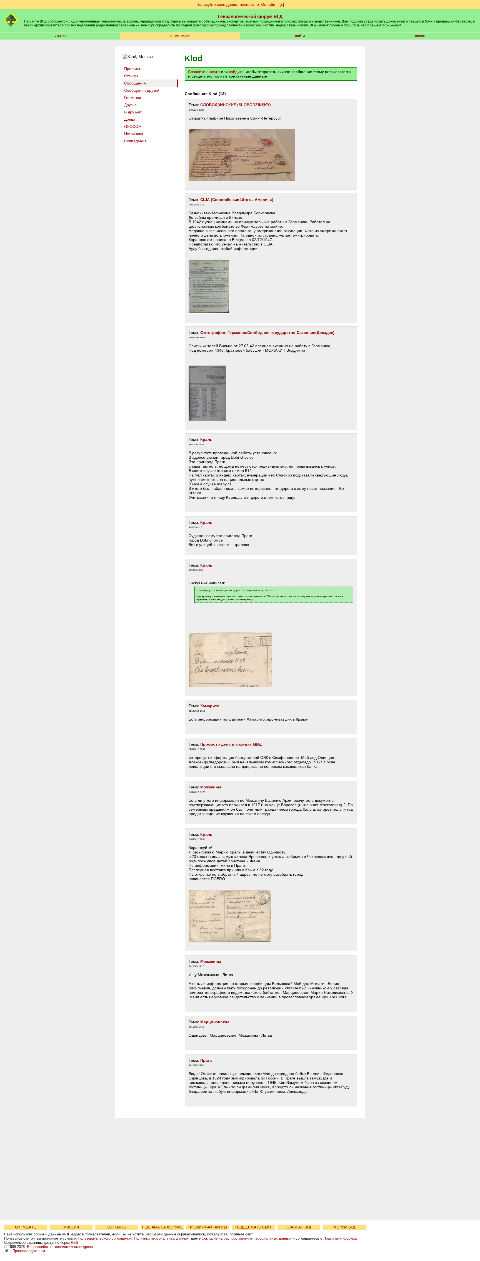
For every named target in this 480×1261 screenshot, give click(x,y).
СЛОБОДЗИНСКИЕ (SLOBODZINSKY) (235, 105)
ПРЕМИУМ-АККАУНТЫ (207, 1227)
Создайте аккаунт (204, 71)
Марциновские (214, 1022)
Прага (206, 1060)
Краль (206, 439)
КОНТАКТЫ (117, 1227)
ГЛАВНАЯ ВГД (299, 1227)
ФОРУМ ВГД (344, 1227)
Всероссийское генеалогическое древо (60, 1247)
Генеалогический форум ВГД (250, 16)
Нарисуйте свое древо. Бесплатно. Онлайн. (236, 4)
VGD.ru (60, 36)
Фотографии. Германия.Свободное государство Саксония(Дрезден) (267, 332)
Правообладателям (28, 1251)
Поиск (420, 36)
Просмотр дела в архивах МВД (231, 744)
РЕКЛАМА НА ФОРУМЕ (162, 1227)
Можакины (210, 787)
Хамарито (209, 706)
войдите (236, 71)
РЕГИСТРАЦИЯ (180, 36)
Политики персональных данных (161, 1238)
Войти (300, 36)
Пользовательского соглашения (105, 1238)
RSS (74, 1242)
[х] (282, 4)
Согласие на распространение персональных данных (246, 1238)
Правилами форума (340, 1238)
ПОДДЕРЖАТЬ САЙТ (253, 1227)
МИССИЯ (71, 1227)
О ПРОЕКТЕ (25, 1227)
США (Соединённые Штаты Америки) (236, 199)
